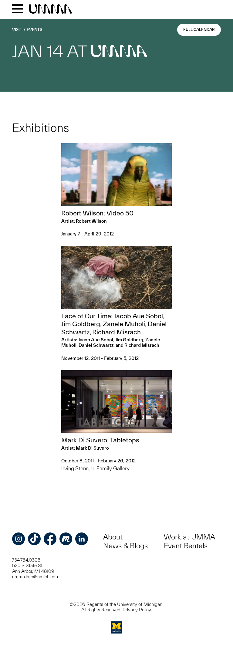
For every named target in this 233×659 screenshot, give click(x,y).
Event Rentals (186, 546)
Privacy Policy (137, 609)
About (113, 537)
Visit (17, 29)
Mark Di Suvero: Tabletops (100, 440)
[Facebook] (50, 538)
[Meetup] (65, 538)
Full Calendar (199, 29)
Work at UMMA (189, 537)
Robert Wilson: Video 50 (97, 213)
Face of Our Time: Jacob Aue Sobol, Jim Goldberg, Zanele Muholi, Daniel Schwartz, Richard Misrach (114, 324)
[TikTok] (34, 538)
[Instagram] (18, 538)
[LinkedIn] (81, 538)
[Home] (50, 9)
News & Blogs (125, 546)
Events (34, 29)
